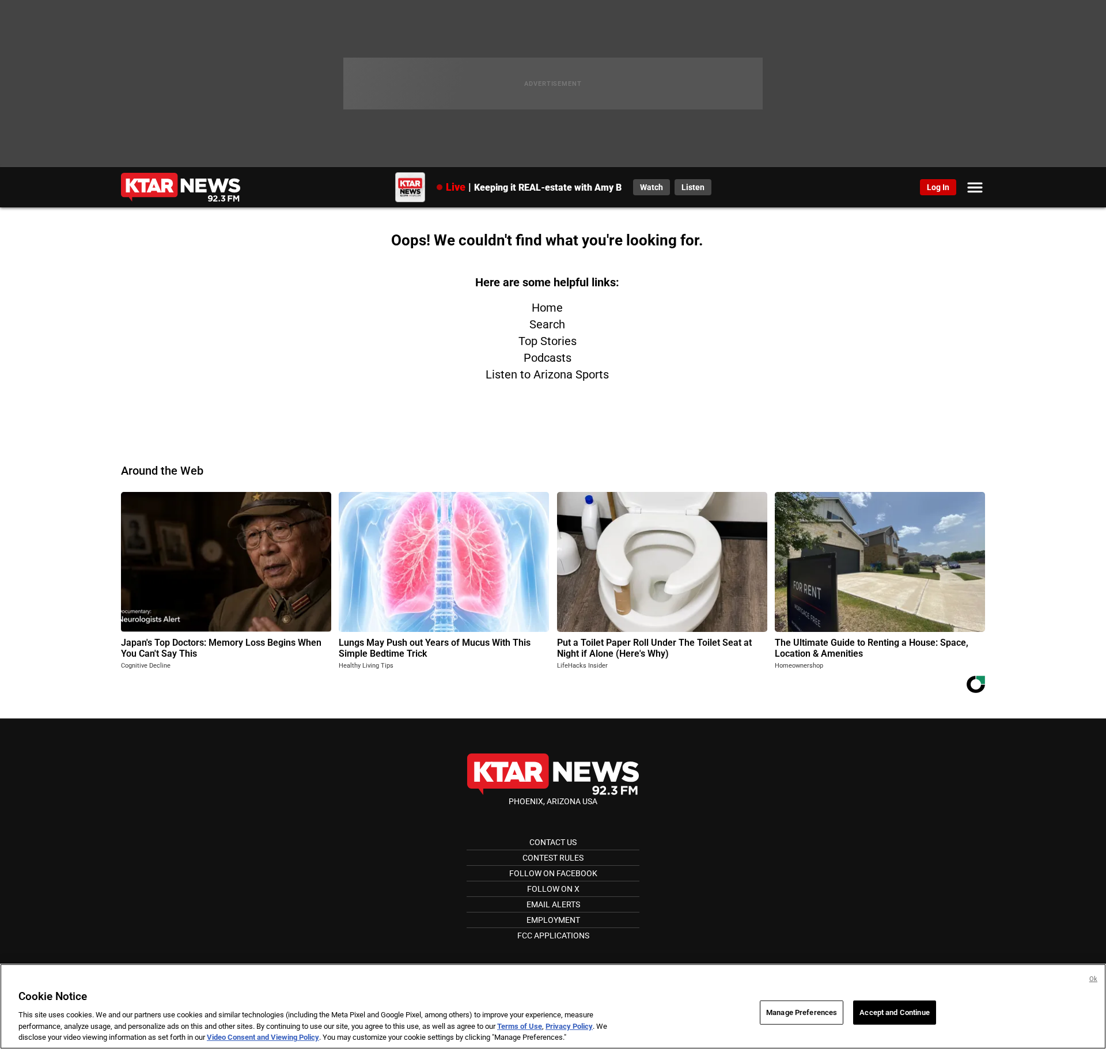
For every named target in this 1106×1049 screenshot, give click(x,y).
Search (547, 324)
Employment (553, 920)
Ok (1093, 979)
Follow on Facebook (553, 873)
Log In (938, 187)
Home (547, 308)
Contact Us (553, 842)
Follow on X (553, 888)
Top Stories (547, 341)
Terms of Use (519, 1026)
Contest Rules (553, 857)
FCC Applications (553, 935)
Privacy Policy (569, 1026)
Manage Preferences (801, 1012)
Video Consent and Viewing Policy (263, 1037)
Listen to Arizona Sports (547, 374)
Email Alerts (553, 904)
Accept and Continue (894, 1012)
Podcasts (547, 358)
